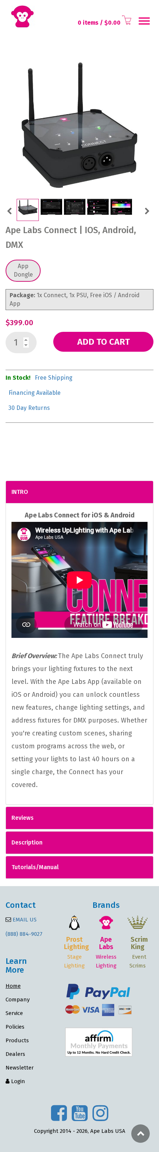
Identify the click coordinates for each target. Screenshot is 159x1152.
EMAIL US (24, 919)
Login (17, 1081)
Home (13, 986)
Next (147, 210)
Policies (15, 1026)
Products (17, 1040)
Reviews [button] (22, 817)
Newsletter (20, 1067)
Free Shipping (53, 377)
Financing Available (35, 392)
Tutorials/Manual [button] (35, 867)
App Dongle (23, 270)
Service (14, 1013)
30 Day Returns (29, 407)
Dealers (15, 1054)
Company (18, 999)
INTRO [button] (19, 491)
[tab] (79, 492)
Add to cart (103, 342)
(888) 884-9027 (24, 934)
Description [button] (27, 842)
